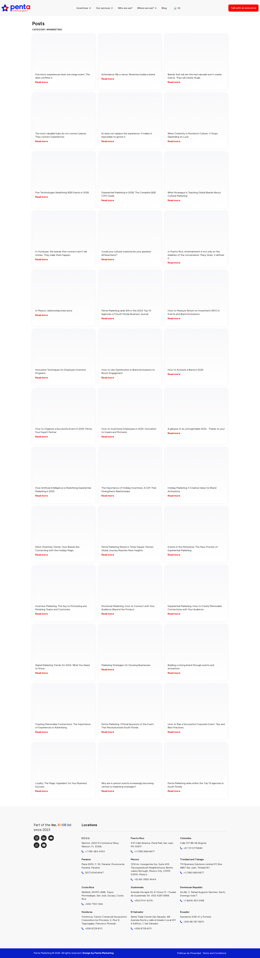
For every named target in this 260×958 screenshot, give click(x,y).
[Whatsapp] (36, 845)
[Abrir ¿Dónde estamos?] (156, 8)
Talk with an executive (243, 7)
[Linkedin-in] (44, 838)
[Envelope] (44, 845)
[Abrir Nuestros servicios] (112, 8)
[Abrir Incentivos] (90, 8)
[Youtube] (51, 838)
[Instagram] (36, 838)
